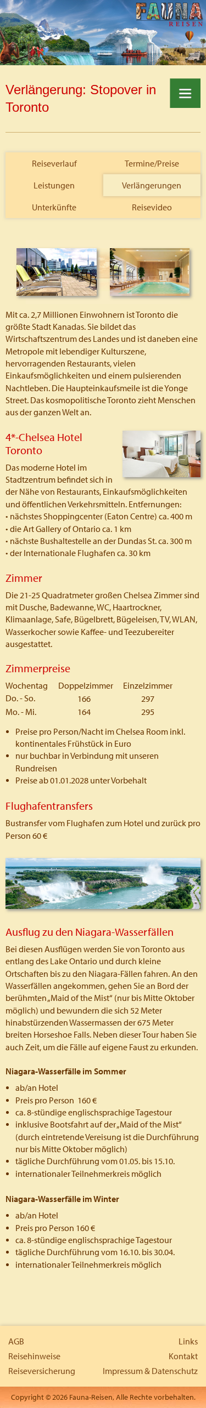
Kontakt (183, 1355)
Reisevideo (152, 207)
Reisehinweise (34, 1355)
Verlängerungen (151, 185)
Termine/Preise (152, 163)
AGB (16, 1341)
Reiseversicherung (41, 1370)
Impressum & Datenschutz (150, 1370)
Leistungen (54, 185)
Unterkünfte (54, 207)
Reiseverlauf (54, 163)
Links (188, 1341)
